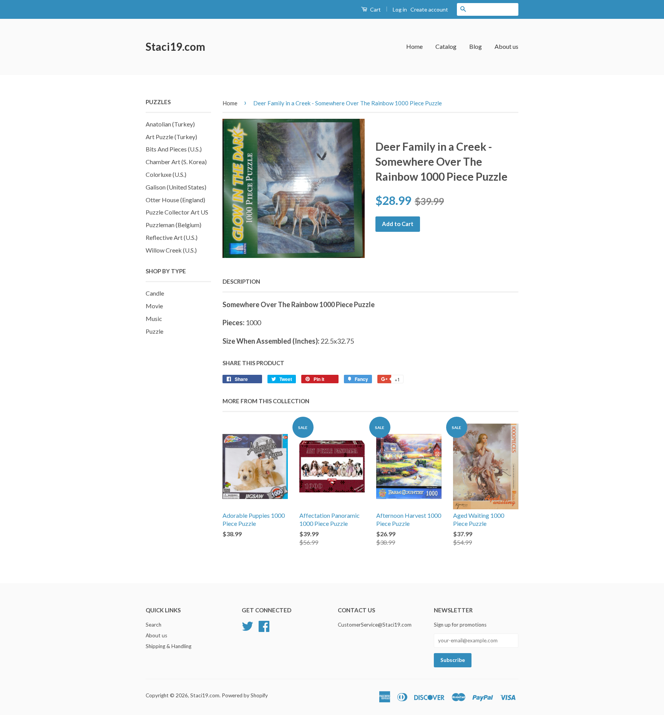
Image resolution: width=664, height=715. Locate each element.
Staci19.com (175, 46)
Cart (375, 9)
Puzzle (154, 331)
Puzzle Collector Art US (177, 212)
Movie (154, 305)
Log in (400, 9)
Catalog (445, 46)
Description (241, 281)
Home (414, 46)
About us (506, 46)
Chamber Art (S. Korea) (176, 161)
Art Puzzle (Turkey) (171, 136)
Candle (155, 293)
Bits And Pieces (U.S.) (174, 149)
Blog (475, 46)
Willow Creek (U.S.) (171, 250)
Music (154, 318)
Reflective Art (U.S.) (172, 237)
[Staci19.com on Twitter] (247, 625)
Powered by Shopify (245, 695)
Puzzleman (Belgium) (173, 224)
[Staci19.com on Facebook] (264, 625)
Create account (429, 9)
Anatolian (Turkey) (170, 124)
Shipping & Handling (168, 646)
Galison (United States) (176, 187)
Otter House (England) (175, 199)
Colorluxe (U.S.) (166, 174)
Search (153, 625)
